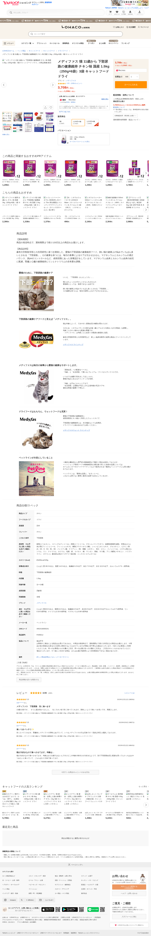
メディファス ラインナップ (73, 344)
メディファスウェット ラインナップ (76, 430)
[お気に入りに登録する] (51, 107)
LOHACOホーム (8, 51)
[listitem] (15, 876)
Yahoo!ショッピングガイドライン (89, 933)
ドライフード (63, 51)
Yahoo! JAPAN (111, 8)
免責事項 (73, 933)
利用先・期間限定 (71, 102)
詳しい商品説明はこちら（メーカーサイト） (53, 657)
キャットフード (34, 51)
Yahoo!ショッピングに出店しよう (130, 8)
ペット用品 (21, 51)
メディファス (41, 603)
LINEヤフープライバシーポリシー (28, 933)
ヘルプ (146, 8)
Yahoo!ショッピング (8, 933)
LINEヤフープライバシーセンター (51, 933)
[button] (134, 76)
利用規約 (66, 933)
